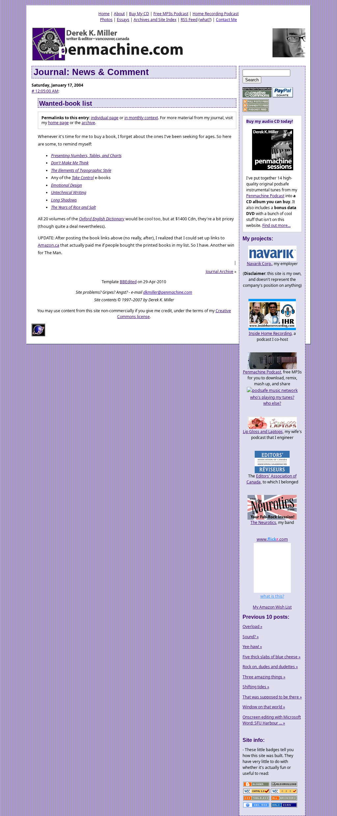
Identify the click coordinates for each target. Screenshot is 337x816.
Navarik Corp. (259, 263)
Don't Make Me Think (70, 163)
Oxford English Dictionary (101, 219)
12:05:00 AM (45, 91)
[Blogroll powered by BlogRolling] (284, 786)
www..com (272, 539)
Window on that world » (264, 707)
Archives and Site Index (155, 19)
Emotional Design (66, 185)
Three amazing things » (264, 677)
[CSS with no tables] (256, 800)
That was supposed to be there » (272, 697)
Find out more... (276, 225)
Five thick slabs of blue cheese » (271, 657)
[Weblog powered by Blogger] (256, 786)
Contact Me (226, 19)
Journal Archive (219, 271)
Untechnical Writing (68, 192)
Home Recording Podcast (216, 13)
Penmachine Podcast (265, 196)
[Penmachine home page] (108, 60)
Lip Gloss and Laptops (263, 431)
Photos (106, 19)
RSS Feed (189, 19)
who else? (272, 403)
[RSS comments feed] (256, 105)
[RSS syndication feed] (256, 101)
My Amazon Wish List (272, 607)
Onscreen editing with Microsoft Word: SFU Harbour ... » (272, 720)
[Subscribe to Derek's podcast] (256, 109)
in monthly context (141, 118)
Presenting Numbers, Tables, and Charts (86, 155)
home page (58, 122)
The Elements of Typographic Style (81, 170)
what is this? (272, 596)
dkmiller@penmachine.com (167, 292)
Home (104, 13)
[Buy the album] (269, 169)
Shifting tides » (256, 687)
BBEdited (128, 282)
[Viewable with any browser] (284, 800)
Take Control (83, 177)
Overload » (252, 626)
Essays (123, 19)
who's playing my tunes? (272, 397)
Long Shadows (64, 200)
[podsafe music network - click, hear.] (272, 390)
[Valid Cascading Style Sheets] (284, 793)
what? (205, 19)
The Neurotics (263, 522)
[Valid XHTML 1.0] (256, 793)
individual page (104, 118)
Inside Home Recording (270, 333)
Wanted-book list (65, 103)
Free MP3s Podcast (170, 13)
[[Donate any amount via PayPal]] (282, 96)
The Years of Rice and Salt (73, 207)
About (119, 13)
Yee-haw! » (252, 646)
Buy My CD (139, 13)
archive (88, 122)
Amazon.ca (48, 245)
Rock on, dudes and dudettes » (270, 666)
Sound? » (251, 636)
